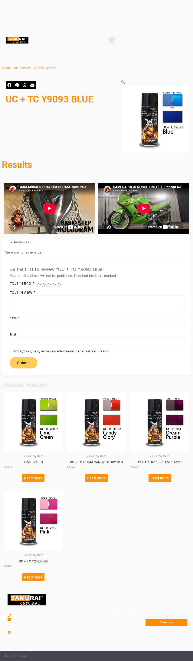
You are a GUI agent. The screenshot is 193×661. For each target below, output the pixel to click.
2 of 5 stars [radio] (44, 285)
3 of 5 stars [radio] (49, 285)
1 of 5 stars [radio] (39, 285)
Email (14, 334)
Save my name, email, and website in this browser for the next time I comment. (61, 351)
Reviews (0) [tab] (23, 242)
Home (6, 68)
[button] (112, 40)
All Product (22, 68)
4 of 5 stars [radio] (54, 285)
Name (14, 317)
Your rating (22, 283)
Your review (23, 292)
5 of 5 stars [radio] (59, 285)
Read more (33, 478)
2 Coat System (44, 68)
